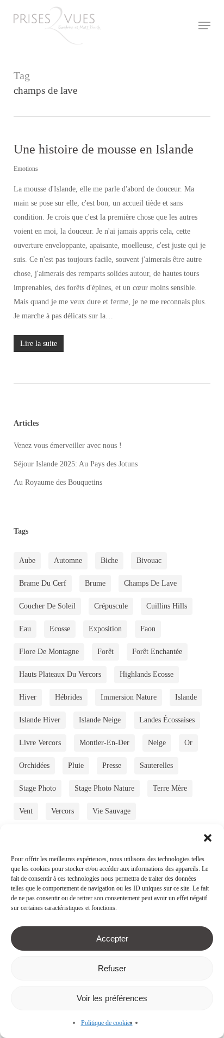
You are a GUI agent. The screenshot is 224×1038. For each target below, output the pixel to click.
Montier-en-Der (104, 743)
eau (25, 629)
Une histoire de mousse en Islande (104, 149)
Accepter (112, 938)
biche (109, 560)
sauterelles (156, 765)
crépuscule (111, 606)
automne (68, 560)
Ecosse (59, 629)
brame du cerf (42, 583)
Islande (186, 697)
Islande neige (100, 720)
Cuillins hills (166, 606)
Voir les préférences (112, 998)
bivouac (148, 560)
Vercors (62, 811)
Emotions (26, 168)
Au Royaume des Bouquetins (58, 482)
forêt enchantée (157, 652)
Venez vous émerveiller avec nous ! (68, 445)
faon (147, 629)
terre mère (170, 788)
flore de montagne (49, 652)
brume (95, 583)
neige (157, 743)
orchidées (34, 765)
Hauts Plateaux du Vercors (60, 674)
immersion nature (129, 697)
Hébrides (68, 697)
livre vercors (40, 743)
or (188, 743)
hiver (27, 697)
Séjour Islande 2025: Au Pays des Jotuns (76, 464)
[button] (207, 837)
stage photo (37, 788)
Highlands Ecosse (146, 674)
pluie (76, 765)
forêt (105, 652)
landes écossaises (167, 720)
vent (26, 811)
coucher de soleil (47, 606)
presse (111, 765)
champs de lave (150, 583)
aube (27, 560)
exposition (105, 629)
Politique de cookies (107, 1023)
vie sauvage (111, 811)
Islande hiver (39, 720)
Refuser (112, 968)
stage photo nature (104, 788)
